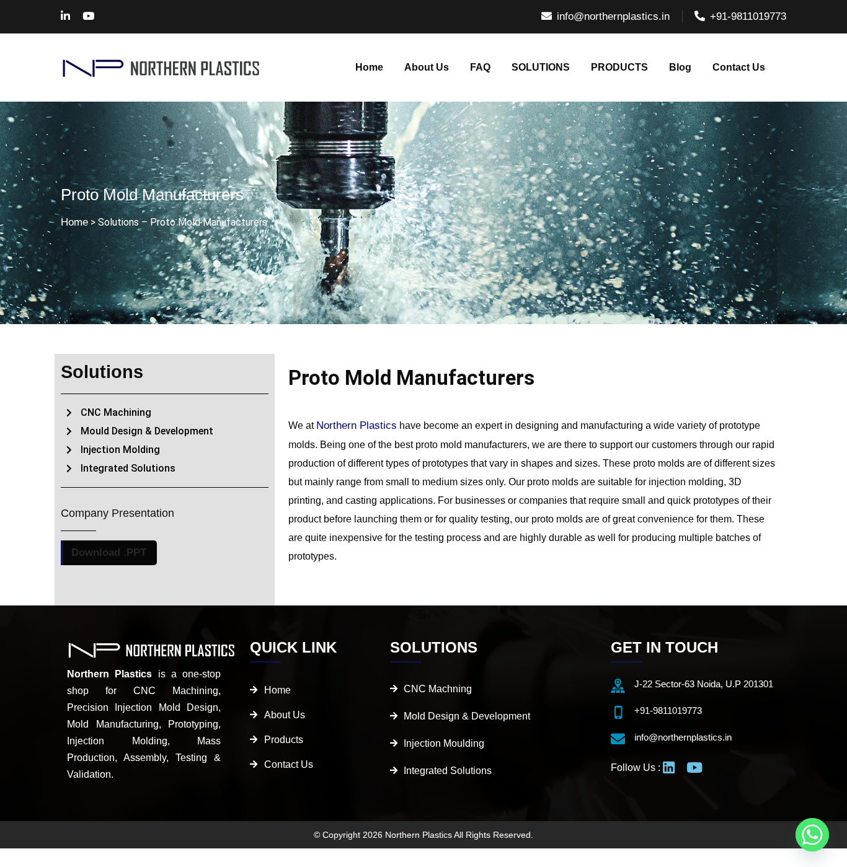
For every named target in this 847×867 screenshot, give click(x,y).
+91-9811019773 (748, 16)
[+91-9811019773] (618, 712)
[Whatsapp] (812, 835)
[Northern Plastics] (162, 67)
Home (74, 222)
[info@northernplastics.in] (618, 739)
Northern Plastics (356, 425)
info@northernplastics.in (613, 16)
